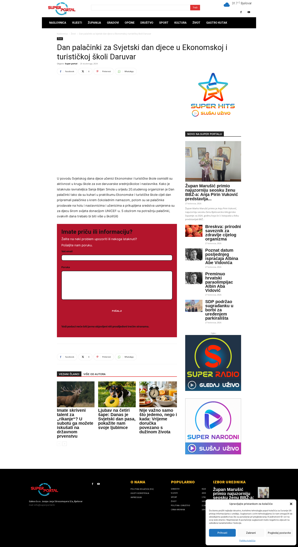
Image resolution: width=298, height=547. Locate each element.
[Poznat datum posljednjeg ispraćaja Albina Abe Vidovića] (193, 254)
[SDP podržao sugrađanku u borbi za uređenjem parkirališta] (193, 306)
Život (73, 33)
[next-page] (64, 444)
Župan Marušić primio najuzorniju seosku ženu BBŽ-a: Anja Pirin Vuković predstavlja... (211, 192)
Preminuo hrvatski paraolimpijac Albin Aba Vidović (219, 282)
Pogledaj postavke (279, 532)
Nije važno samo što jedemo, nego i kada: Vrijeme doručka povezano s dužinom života (158, 421)
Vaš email (67, 251)
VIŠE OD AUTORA (94, 374)
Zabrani (251, 532)
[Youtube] (249, 12)
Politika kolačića (247, 540)
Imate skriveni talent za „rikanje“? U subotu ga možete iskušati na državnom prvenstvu (75, 423)
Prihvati (222, 532)
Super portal (71, 63)
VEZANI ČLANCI (69, 374)
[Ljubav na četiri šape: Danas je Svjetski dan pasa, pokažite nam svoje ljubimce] (117, 394)
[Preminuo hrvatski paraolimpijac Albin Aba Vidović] (193, 278)
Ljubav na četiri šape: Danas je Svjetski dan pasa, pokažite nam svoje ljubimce (117, 419)
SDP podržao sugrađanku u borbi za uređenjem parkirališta (219, 310)
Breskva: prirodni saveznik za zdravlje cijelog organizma (223, 232)
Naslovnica (62, 33)
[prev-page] (59, 444)
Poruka (65, 267)
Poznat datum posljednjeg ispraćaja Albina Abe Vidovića (221, 256)
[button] (291, 504)
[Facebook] (241, 12)
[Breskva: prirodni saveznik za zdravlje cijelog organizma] (193, 231)
